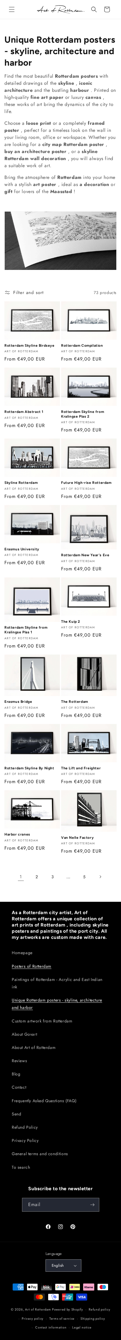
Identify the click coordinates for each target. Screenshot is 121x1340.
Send (16, 1114)
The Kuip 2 (70, 622)
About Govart (24, 1034)
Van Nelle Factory (77, 838)
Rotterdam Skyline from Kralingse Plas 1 (25, 629)
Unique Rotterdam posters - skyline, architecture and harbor (57, 1003)
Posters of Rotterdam (31, 966)
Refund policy (99, 1309)
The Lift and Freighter (81, 768)
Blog (16, 1074)
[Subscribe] (92, 1205)
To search (21, 1167)
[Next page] (100, 876)
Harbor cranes (17, 834)
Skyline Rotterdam (21, 483)
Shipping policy (92, 1318)
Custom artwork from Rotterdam (42, 1021)
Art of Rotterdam (38, 1309)
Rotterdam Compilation (82, 345)
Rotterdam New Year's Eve (85, 555)
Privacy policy (32, 1318)
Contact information (50, 1327)
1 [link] (21, 877)
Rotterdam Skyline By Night (29, 768)
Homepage (22, 953)
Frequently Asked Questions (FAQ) (44, 1101)
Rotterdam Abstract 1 (23, 412)
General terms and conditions (40, 1154)
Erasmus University (21, 549)
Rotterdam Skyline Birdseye (29, 345)
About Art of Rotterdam (34, 1047)
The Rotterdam (74, 702)
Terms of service (62, 1318)
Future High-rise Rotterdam (86, 483)
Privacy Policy (25, 1140)
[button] (11, 9)
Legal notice (81, 1327)
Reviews (19, 1061)
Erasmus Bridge (18, 702)
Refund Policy (25, 1127)
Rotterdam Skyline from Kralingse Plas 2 (82, 414)
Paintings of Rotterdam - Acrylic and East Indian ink (57, 983)
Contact (19, 1087)
